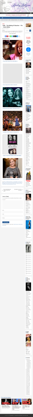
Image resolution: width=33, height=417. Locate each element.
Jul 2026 (28, 361)
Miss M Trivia (27, 158)
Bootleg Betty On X (28, 99)
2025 (27, 369)
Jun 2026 (28, 362)
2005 (27, 391)
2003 (27, 393)
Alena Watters (28, 291)
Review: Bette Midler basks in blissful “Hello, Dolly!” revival (7, 190)
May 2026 (28, 363)
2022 (27, 372)
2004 (27, 392)
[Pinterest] (7, 35)
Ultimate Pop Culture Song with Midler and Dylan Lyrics (26, 406)
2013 (27, 382)
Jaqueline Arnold (28, 300)
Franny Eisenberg (28, 296)
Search (30, 31)
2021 (27, 373)
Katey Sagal (27, 307)
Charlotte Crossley (28, 293)
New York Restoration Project (27, 234)
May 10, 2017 (4, 28)
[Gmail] (9, 35)
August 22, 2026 (4, 410)
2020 (27, 374)
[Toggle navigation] (2, 18)
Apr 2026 (28, 364)
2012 (27, 383)
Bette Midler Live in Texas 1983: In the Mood (16, 406)
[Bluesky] (17, 35)
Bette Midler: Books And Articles (27, 136)
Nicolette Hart (28, 316)
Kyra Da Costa (28, 308)
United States (4, 184)
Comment (4, 199)
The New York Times (19, 183)
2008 (27, 387)
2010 (27, 385)
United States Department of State (11, 184)
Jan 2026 (28, 368)
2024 (27, 370)
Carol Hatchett (28, 292)
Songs (6, 403)
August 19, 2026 (14, 409)
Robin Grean (27, 320)
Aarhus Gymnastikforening (8, 182)
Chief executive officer (9, 183)
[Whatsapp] (10, 35)
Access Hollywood (19, 182)
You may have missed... (6, 397)
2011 (27, 384)
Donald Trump (14, 183)
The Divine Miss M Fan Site (16, 403)
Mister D (7, 28)
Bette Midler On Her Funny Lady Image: (18, 190)
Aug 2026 (28, 360)
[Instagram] (12, 35)
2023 (27, 371)
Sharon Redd (27, 321)
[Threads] (15, 35)
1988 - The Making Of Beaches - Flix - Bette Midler (10, 181)
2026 (27, 359)
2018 (27, 376)
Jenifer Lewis (28, 301)
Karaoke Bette (28, 184)
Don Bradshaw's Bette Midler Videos (28, 119)
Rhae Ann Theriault (28, 319)
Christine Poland (28, 294)
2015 (27, 380)
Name (3, 210)
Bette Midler (4, 183)
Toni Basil (27, 326)
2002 (27, 394)
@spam (3, 182)
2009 (27, 386)
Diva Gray (27, 295)
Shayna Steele (28, 322)
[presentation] (29, 397)
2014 (27, 381)
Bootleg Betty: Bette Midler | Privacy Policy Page (21, 415)
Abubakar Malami (14, 182)
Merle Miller (27, 315)
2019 (27, 375)
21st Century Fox (20, 181)
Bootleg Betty (12, 415)
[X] (14, 35)
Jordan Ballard (28, 304)
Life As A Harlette (28, 309)
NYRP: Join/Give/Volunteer (28, 237)
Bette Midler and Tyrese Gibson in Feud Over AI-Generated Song (6, 407)
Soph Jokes (27, 165)
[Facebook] (5, 35)
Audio (3, 402)
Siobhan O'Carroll (28, 323)
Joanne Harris (28, 302)
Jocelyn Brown (28, 303)
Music (3, 403)
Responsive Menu (31, 13)
